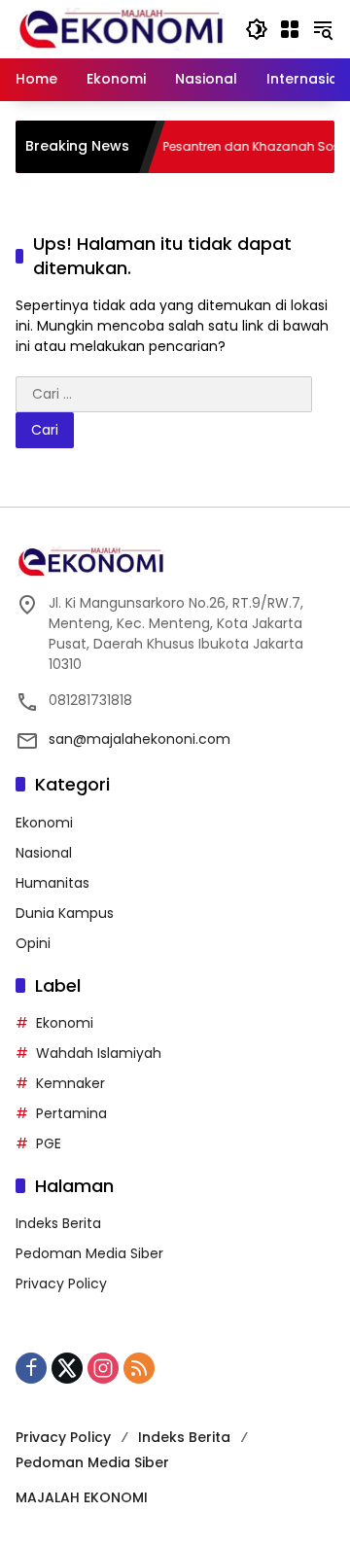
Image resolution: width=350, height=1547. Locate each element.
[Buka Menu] (289, 29)
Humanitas (52, 883)
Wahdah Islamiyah (98, 1053)
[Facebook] (31, 1368)
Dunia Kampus (65, 913)
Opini (33, 943)
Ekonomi (44, 822)
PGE (48, 1143)
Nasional (44, 852)
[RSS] (139, 1368)
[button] (256, 29)
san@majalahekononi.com (139, 739)
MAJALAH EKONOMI (82, 1497)
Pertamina (71, 1113)
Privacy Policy (61, 1283)
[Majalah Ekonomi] (121, 28)
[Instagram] (103, 1368)
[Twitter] (67, 1368)
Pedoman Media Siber (89, 1253)
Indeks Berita (58, 1223)
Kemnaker (70, 1083)
